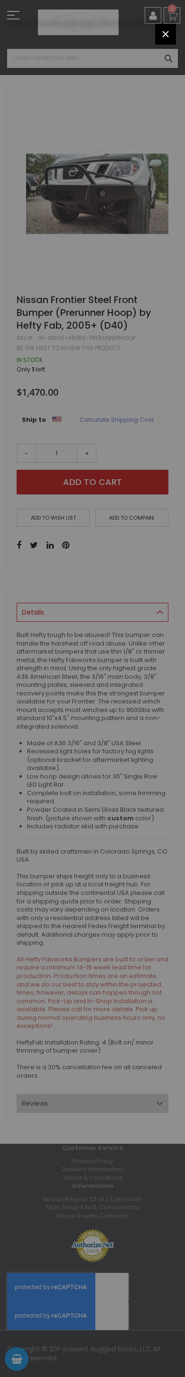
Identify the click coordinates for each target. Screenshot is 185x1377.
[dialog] (92, 688)
